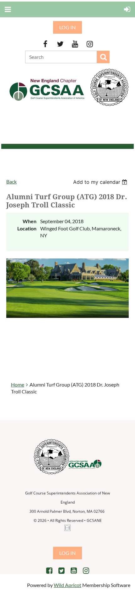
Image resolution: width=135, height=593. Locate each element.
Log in (67, 27)
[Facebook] (45, 44)
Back (11, 181)
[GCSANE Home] (69, 106)
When (29, 221)
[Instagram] (89, 44)
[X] (60, 44)
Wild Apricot (67, 585)
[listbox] (101, 182)
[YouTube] (74, 44)
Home (17, 384)
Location (26, 228)
